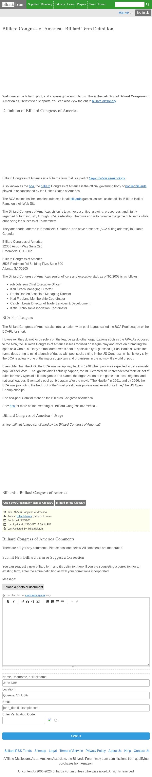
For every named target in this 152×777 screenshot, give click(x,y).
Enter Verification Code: (19, 714)
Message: (9, 579)
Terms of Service (71, 750)
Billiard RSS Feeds (18, 750)
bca (31, 186)
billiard (45, 186)
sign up (124, 12)
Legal (53, 750)
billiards (76, 199)
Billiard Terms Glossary (70, 502)
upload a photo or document (23, 587)
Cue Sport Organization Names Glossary (28, 502)
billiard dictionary (104, 101)
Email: (6, 702)
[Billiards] (13, 4)
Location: (8, 689)
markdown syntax (35, 595)
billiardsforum (24, 516)
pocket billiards (135, 186)
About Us (115, 750)
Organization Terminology (107, 178)
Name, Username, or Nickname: (24, 677)
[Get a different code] (56, 720)
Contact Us (141, 750)
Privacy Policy (96, 750)
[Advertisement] (76, 63)
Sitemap (40, 750)
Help (127, 750)
